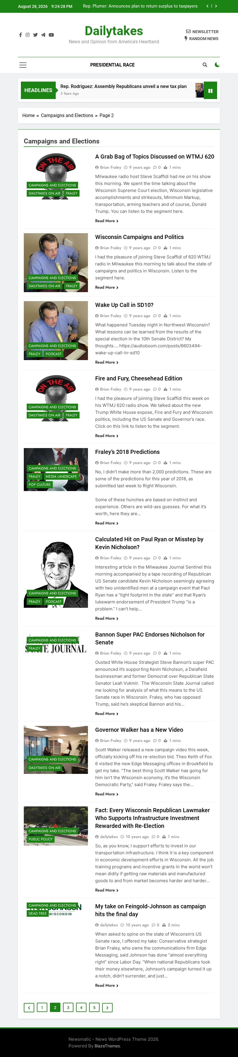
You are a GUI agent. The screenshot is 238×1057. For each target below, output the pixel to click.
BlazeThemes (107, 1045)
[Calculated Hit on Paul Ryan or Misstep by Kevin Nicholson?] (56, 571)
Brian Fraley (110, 167)
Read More (105, 221)
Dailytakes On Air (44, 193)
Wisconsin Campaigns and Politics (139, 236)
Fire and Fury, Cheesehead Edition (138, 378)
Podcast (54, 354)
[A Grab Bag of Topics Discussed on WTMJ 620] (56, 176)
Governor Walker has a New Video (139, 729)
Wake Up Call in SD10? (124, 304)
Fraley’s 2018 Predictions (127, 451)
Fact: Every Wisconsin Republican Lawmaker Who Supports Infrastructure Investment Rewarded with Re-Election (152, 818)
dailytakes (109, 837)
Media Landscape (61, 476)
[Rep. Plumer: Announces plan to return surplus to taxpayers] (196, 90)
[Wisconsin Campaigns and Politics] (56, 262)
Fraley (71, 193)
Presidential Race (112, 65)
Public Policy (41, 839)
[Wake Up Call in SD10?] (56, 330)
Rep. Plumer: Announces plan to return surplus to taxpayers (141, 6)
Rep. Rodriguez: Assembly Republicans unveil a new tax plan (113, 86)
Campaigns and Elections (52, 185)
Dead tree (38, 913)
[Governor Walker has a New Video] (56, 750)
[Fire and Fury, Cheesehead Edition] (56, 398)
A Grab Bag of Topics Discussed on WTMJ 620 (154, 156)
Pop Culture (40, 484)
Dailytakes (114, 31)
